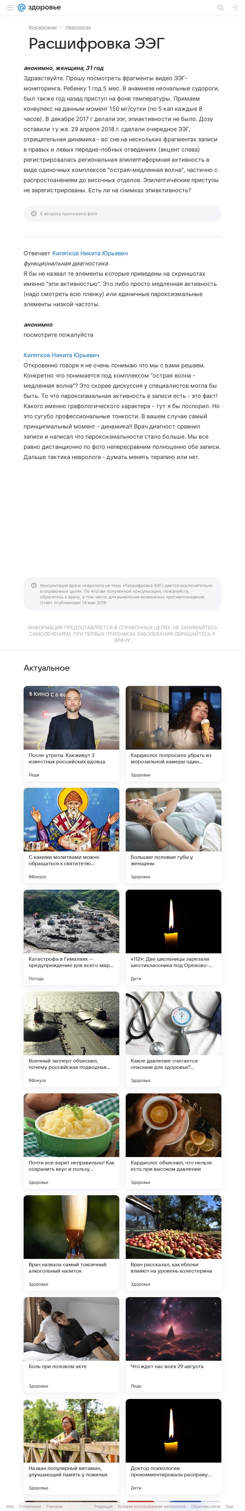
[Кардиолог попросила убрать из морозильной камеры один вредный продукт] (173, 733)
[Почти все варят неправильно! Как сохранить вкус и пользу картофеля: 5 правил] (71, 1141)
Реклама (54, 1506)
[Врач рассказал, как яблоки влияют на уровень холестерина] (173, 1243)
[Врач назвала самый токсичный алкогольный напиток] (71, 1243)
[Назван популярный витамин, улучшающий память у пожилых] (71, 1446)
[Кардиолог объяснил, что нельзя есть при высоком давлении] (173, 1141)
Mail (10, 1506)
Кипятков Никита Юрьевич (90, 253)
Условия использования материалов (152, 1506)
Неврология (78, 27)
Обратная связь (206, 1506)
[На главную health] (43, 7)
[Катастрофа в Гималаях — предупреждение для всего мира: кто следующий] (71, 937)
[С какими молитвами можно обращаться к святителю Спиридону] (71, 835)
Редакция (103, 1506)
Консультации (43, 27)
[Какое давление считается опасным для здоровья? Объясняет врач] (173, 1039)
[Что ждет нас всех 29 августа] (173, 1345)
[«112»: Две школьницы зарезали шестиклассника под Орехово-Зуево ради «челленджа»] (173, 937)
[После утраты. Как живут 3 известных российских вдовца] (71, 733)
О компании (30, 1506)
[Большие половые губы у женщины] (173, 835)
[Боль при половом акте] (71, 1345)
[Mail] (22, 7)
